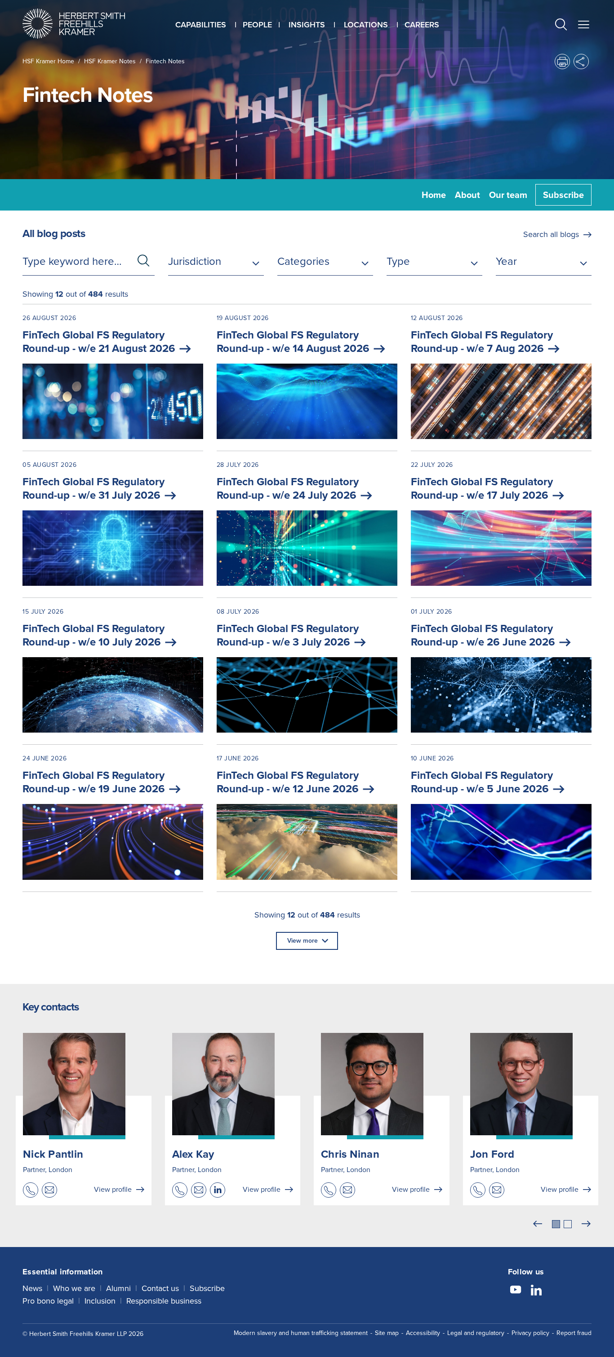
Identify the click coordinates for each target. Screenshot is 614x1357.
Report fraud (574, 1333)
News (32, 1288)
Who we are (74, 1288)
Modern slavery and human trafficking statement (301, 1333)
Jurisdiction (194, 261)
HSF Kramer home (48, 61)
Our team (508, 195)
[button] (561, 26)
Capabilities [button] (200, 25)
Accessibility (423, 1333)
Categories (303, 261)
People (257, 25)
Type (398, 261)
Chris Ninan (350, 1154)
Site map (387, 1333)
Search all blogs (551, 234)
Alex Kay (193, 1154)
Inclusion (100, 1301)
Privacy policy (530, 1333)
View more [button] (302, 940)
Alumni (118, 1288)
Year (506, 261)
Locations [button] (366, 25)
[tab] (556, 1224)
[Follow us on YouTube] (515, 1291)
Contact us (160, 1288)
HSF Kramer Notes (110, 61)
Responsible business (163, 1301)
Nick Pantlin (53, 1154)
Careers (422, 25)
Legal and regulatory (475, 1333)
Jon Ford (492, 1154)
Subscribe (563, 195)
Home (434, 195)
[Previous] (537, 1224)
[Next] (586, 1224)
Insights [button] (307, 25)
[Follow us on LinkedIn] (536, 1291)
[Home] (84, 23)
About (467, 195)
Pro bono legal (48, 1301)
